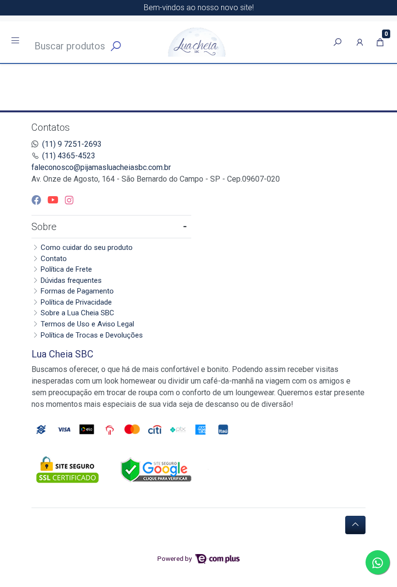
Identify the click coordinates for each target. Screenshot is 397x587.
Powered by (175, 558)
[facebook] (37, 200)
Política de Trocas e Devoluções (92, 335)
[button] (360, 42)
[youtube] (54, 200)
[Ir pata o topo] (355, 525)
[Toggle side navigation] (16, 41)
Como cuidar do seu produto (87, 247)
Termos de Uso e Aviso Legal (87, 324)
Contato (54, 258)
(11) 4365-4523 (68, 155)
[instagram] (69, 200)
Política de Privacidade (76, 302)
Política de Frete (66, 269)
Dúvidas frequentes (71, 280)
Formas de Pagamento (77, 291)
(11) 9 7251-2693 (72, 144)
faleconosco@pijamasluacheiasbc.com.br (101, 167)
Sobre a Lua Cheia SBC (77, 313)
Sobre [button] (44, 226)
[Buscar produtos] (337, 42)
